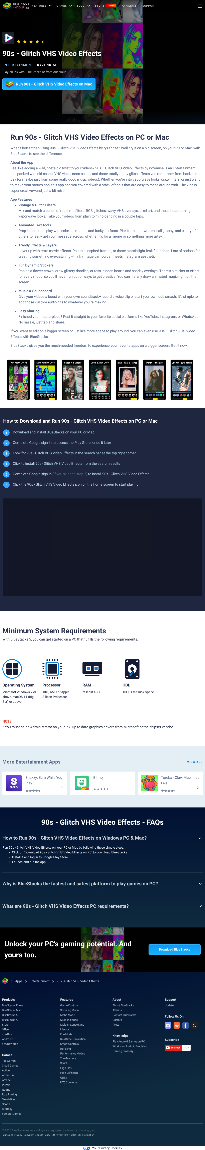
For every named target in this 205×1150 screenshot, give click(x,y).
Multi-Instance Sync (72, 1024)
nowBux (7, 1034)
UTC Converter (69, 1082)
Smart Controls (69, 1043)
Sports (6, 1104)
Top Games (9, 1060)
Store (105, 5)
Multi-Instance (68, 1019)
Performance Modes (72, 1053)
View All (195, 762)
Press (116, 1024)
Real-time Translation (73, 1039)
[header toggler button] (200, 6)
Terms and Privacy (12, 1135)
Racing (6, 1089)
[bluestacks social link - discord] (168, 1025)
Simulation (8, 1099)
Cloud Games (10, 1065)
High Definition (69, 1072)
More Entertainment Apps (31, 762)
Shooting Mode (69, 1010)
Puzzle (6, 1084)
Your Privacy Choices (107, 1148)
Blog (81, 5)
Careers (117, 1019)
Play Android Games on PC (129, 1041)
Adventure (8, 1075)
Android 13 (8, 1039)
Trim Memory (68, 1058)
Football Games (11, 1113)
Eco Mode (66, 1034)
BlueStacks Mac (11, 1010)
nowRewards (10, 1043)
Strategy (7, 1108)
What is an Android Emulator (130, 1046)
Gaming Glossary (123, 1051)
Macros (64, 1029)
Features (39, 5)
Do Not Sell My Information (79, 1135)
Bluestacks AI (10, 1019)
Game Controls (69, 1005)
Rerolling (65, 1048)
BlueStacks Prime (12, 1005)
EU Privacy (57, 1135)
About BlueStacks (123, 1005)
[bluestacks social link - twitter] (194, 1025)
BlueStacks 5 (10, 1015)
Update (169, 1005)
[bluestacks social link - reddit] (177, 1025)
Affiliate (129, 5)
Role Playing (9, 1094)
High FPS (65, 1068)
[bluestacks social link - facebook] (185, 1025)
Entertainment (17, 65)
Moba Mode (67, 1015)
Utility (63, 1077)
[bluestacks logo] (16, 6)
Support (149, 5)
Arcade (6, 1080)
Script (63, 1063)
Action (6, 1070)
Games (61, 5)
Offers (6, 1029)
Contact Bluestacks (124, 1015)
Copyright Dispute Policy (37, 1135)
